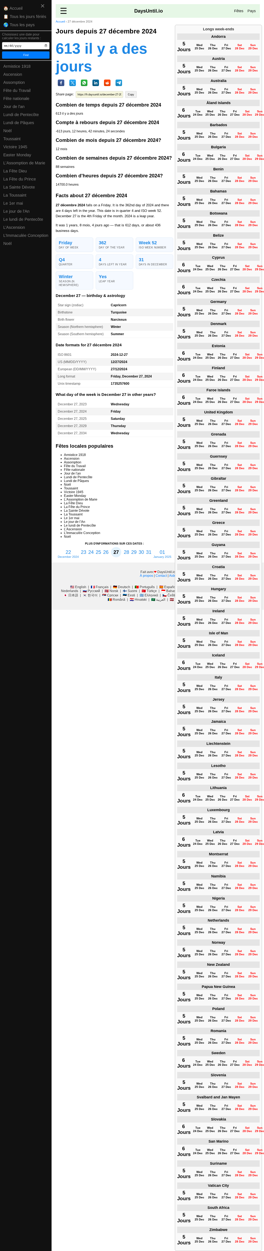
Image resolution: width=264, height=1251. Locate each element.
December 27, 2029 (72, 426)
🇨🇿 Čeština (171, 595)
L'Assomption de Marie (24, 163)
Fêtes (238, 11)
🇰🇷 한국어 (90, 595)
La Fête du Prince (19, 179)
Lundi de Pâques (18, 122)
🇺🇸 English (78, 587)
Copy (131, 94)
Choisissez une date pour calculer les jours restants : (21, 36)
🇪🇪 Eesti (129, 595)
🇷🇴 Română (116, 599)
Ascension (12, 74)
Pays (252, 11)
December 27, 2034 (72, 433)
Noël (7, 130)
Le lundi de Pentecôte (23, 219)
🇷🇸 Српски (110, 595)
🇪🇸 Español (167, 587)
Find (25, 55)
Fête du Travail (17, 90)
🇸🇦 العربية (158, 599)
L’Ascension (14, 227)
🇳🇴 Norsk (111, 591)
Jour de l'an (14, 106)
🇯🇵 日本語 (70, 595)
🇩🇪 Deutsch (121, 587)
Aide (172, 575)
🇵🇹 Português (145, 587)
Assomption (14, 82)
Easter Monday (17, 155)
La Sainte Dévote (19, 187)
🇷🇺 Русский (91, 591)
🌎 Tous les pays (19, 25)
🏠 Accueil (12, 8)
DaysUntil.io (148, 11)
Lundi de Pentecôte (21, 114)
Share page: (65, 94)
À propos (146, 575)
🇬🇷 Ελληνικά (149, 595)
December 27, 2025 (72, 418)
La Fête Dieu (15, 171)
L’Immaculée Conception (25, 235)
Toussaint (12, 138)
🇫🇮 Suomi (130, 591)
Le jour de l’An (16, 211)
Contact (161, 575)
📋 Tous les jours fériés (24, 16)
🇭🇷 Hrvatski (138, 599)
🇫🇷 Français (99, 587)
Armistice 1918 (17, 66)
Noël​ (7, 243)
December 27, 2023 (72, 404)
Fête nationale (16, 98)
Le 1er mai (13, 203)
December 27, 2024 (72, 411)
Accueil (60, 21)
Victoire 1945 (15, 147)
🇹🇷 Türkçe (149, 591)
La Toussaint (14, 195)
